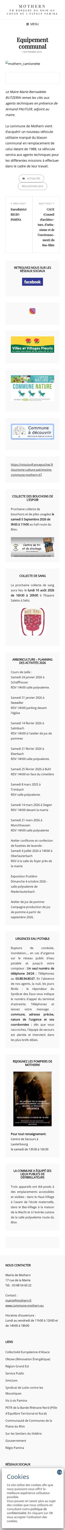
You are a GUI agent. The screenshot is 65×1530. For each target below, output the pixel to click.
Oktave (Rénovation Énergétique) (27, 1359)
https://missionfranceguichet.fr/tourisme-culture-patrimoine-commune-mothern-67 (32, 470)
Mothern (32, 6)
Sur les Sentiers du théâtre (23, 1434)
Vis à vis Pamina (16, 1401)
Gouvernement (15, 1441)
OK (60, 1472)
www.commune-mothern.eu (24, 1306)
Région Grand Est (17, 1366)
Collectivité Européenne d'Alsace (27, 1352)
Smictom (11, 1380)
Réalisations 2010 (32, 186)
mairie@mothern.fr (18, 1300)
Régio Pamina (14, 1448)
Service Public (14, 1373)
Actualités (33, 178)
